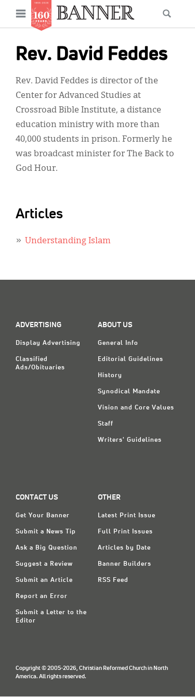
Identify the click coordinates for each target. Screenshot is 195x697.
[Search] (167, 13)
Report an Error (42, 596)
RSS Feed (113, 580)
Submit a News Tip (46, 532)
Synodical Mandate (129, 392)
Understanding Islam (68, 241)
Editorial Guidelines (130, 359)
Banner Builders (124, 564)
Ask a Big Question (46, 548)
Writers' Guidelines (130, 440)
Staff (105, 424)
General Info (118, 343)
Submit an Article (44, 580)
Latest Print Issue (126, 516)
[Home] (96, 12)
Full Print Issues (125, 532)
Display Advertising (48, 343)
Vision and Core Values (136, 408)
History (110, 375)
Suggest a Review (44, 564)
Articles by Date (124, 548)
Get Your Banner (43, 516)
